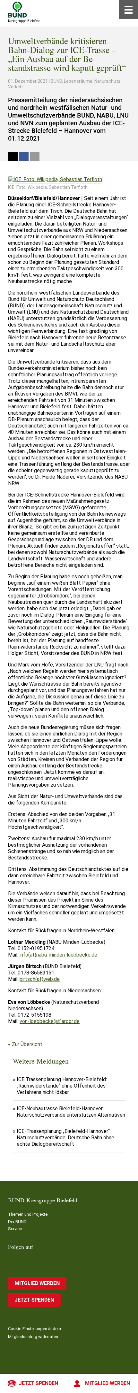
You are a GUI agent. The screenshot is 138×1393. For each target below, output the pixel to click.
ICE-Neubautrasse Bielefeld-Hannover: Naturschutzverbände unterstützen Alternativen (71, 1111)
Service (15, 1228)
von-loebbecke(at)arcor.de (50, 1021)
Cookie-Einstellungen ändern (34, 1328)
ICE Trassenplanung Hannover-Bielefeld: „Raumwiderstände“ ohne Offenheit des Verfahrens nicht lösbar (62, 1085)
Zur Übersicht (27, 1044)
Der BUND (17, 1221)
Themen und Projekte (27, 1214)
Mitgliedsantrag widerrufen (33, 1336)
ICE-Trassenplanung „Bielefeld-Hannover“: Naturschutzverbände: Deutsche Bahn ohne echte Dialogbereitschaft (65, 1137)
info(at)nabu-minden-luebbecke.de (58, 955)
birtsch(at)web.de (40, 979)
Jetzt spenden (38, 1383)
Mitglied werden (107, 1383)
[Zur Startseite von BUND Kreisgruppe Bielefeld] (17, 10)
